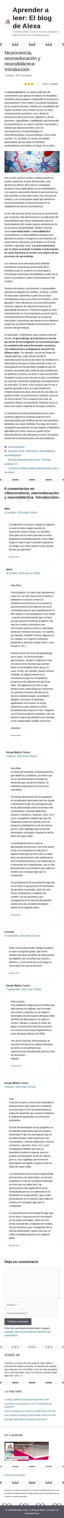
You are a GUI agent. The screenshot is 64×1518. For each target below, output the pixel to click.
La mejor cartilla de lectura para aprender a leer (26, 1399)
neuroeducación (16, 447)
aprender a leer (16, 451)
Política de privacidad (14, 1475)
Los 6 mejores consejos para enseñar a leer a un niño (30, 1415)
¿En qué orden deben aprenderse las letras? (25, 1419)
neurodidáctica (47, 451)
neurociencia (31, 451)
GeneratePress (32, 1513)
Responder (14, 557)
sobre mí (18, 1375)
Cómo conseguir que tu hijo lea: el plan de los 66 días (30, 1411)
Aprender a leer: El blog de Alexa (32, 18)
